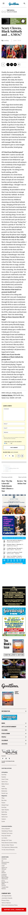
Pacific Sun (5, 793)
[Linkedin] (15, 64)
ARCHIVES (17, 692)
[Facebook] (8, 64)
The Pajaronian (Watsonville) (9, 847)
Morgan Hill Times (7, 840)
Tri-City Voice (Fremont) (8, 849)
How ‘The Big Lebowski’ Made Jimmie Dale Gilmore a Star (7, 486)
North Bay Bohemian (4, 790)
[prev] (3, 12)
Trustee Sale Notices (5, 887)
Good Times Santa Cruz (5, 780)
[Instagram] (6, 758)
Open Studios (5, 809)
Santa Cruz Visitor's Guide (5, 819)
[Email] (18, 455)
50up (3, 798)
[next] (5, 12)
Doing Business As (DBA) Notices (5, 883)
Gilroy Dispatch (6, 828)
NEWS (3, 723)
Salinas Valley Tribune (8, 845)
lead (12, 452)
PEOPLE (4, 737)
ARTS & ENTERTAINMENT (9, 726)
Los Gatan (4, 838)
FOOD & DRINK (6, 733)
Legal (3, 865)
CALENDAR (5, 740)
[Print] (22, 455)
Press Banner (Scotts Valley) (9, 842)
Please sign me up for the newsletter (13, 441)
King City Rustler (6, 835)
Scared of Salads (12, 12)
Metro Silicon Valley (5, 785)
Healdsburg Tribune (7, 831)
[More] (18, 64)
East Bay (4, 807)
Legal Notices (4, 871)
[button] (24, 4)
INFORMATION (6, 711)
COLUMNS (4, 730)
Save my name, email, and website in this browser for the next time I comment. (14, 438)
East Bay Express (4, 776)
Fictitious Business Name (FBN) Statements (5, 877)
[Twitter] (11, 64)
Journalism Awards (7, 898)
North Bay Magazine (4, 813)
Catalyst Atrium (7, 395)
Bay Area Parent (4, 801)
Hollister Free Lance (7, 833)
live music (15, 452)
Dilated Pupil (5, 805)
